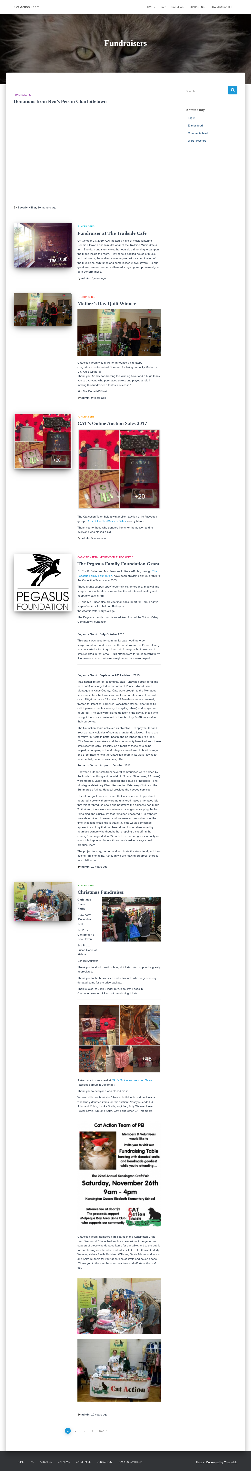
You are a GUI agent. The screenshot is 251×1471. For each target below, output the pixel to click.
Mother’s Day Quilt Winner (106, 303)
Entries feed (195, 125)
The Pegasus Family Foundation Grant (118, 563)
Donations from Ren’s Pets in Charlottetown (60, 101)
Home (149, 7)
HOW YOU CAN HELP (222, 7)
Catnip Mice (83, 1462)
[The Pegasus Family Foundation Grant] (43, 582)
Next (102, 1430)
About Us (46, 1462)
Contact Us (104, 1462)
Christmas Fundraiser (100, 892)
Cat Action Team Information (96, 557)
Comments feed (198, 133)
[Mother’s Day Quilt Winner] (43, 309)
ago (47, 207)
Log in (192, 117)
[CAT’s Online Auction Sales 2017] (43, 441)
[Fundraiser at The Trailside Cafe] (43, 245)
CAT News (64, 1462)
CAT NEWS (177, 7)
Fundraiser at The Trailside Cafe (111, 233)
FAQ (163, 7)
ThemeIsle (230, 1462)
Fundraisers (22, 95)
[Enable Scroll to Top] (243, 1463)
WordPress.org (197, 140)
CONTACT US (197, 7)
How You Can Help (130, 1462)
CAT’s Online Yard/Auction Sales (105, 521)
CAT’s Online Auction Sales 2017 (112, 423)
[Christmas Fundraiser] (43, 901)
